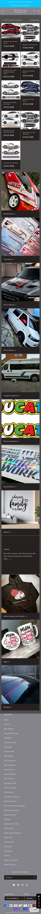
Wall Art (6, 532)
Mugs (5, 662)
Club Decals (7, 259)
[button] (2, 11)
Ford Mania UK (10, 783)
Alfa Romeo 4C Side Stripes (30, 44)
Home (6, 720)
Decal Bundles (10, 774)
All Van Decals (8, 350)
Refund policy (9, 865)
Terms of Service (11, 860)
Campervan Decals (11, 797)
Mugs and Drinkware (12, 833)
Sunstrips (8, 738)
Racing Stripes (10, 760)
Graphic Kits (9, 751)
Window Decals (10, 742)
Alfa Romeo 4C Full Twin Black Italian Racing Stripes (10, 72)
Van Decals (8, 792)
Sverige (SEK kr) (12, 898)
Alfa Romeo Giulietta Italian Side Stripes (9, 131)
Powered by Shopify (30, 912)
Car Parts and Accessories (14, 806)
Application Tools (11, 824)
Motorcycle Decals (10, 441)
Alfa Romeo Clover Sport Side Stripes (29, 133)
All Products (9, 842)
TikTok (7, 856)
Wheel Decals (8, 214)
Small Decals (9, 770)
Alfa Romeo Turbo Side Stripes (29, 71)
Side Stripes (9, 756)
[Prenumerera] (35, 877)
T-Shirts (6, 549)
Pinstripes (8, 747)
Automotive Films (11, 733)
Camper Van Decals (10, 396)
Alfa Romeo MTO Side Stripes (28, 100)
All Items (6, 707)
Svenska (29, 898)
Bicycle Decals (8, 487)
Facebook (8, 846)
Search (7, 724)
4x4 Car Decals (8, 305)
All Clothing (9, 828)
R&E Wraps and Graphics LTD (17, 912)
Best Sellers (8, 729)
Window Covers (10, 801)
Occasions (8, 837)
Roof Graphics (10, 765)
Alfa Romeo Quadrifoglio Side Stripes (10, 103)
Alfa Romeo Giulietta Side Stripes (10, 42)
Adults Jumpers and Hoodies (14, 616)
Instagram (8, 851)
